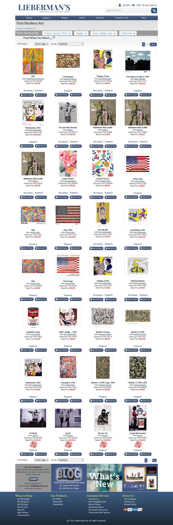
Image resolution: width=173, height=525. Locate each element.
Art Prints (57, 498)
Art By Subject (23, 498)
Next (153, 44)
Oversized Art (23, 515)
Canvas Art (58, 501)
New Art (21, 509)
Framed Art (58, 504)
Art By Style (22, 504)
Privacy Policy (130, 504)
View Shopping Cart (97, 501)
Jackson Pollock (70, 79)
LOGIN (125, 5)
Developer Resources (98, 509)
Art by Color (22, 507)
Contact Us (94, 498)
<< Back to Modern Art (25, 28)
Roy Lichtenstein (105, 79)
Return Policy (95, 504)
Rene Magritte (140, 79)
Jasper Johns (140, 181)
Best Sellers (22, 512)
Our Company (130, 498)
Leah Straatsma (70, 181)
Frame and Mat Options (99, 512)
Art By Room (23, 501)
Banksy (70, 130)
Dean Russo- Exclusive (35, 79)
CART (139, 5)
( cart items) (149, 5)
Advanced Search (96, 507)
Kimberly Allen (105, 181)
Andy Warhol (35, 334)
